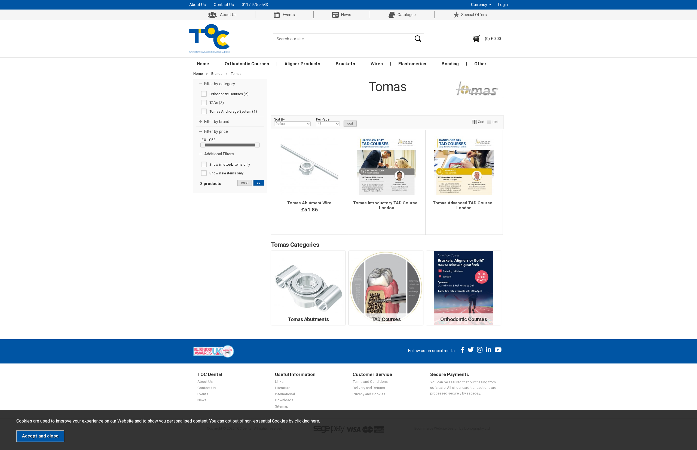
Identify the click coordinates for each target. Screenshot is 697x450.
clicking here (307, 421)
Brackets (345, 64)
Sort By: (280, 119)
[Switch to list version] (489, 121)
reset (244, 182)
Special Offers (474, 14)
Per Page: (323, 119)
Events (289, 14)
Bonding (450, 64)
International (285, 394)
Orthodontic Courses (247, 64)
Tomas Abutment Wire (309, 203)
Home (203, 64)
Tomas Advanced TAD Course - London (464, 205)
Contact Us (224, 4)
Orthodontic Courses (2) (229, 94)
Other (480, 64)
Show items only (229, 164)
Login (503, 4)
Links (279, 381)
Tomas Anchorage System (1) (233, 111)
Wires (377, 64)
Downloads (284, 400)
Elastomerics (412, 64)
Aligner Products (302, 64)
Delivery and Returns (369, 388)
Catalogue (407, 14)
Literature (282, 388)
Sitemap (281, 406)
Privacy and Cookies (369, 394)
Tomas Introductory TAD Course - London (386, 205)
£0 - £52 (208, 139)
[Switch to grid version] (474, 121)
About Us (197, 4)
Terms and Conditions (370, 381)
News (346, 14)
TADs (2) (216, 102)
